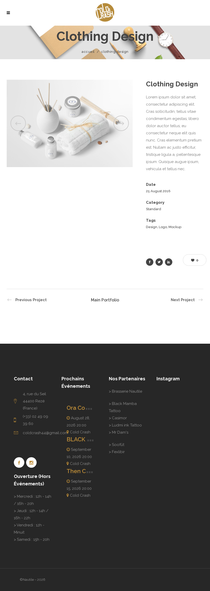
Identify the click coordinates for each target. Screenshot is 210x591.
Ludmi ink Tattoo (127, 425)
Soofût (118, 444)
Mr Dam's (120, 432)
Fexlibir (118, 452)
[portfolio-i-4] (70, 123)
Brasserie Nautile (127, 391)
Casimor (119, 418)
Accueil (88, 51)
